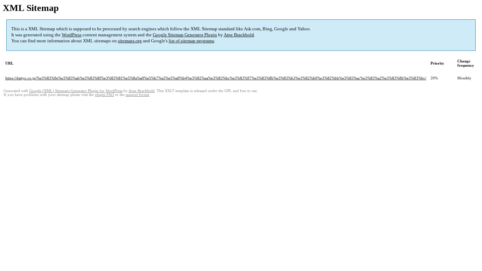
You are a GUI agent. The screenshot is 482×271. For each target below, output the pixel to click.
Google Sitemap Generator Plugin (185, 34)
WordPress (72, 34)
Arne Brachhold (239, 34)
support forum (137, 95)
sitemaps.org (130, 40)
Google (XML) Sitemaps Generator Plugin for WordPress (75, 91)
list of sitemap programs (191, 40)
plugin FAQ (104, 95)
